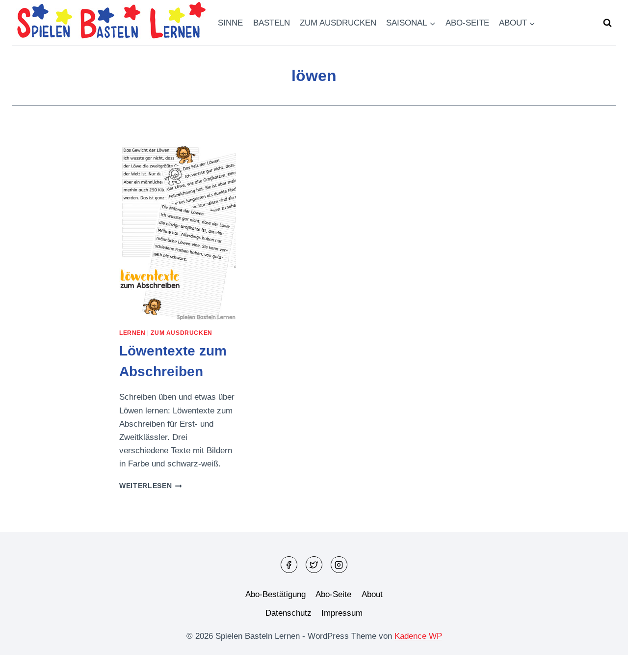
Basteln (271, 22)
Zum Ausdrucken (338, 22)
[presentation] (177, 232)
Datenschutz (288, 613)
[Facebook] (289, 564)
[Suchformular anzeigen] (607, 23)
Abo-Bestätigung (275, 594)
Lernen (132, 332)
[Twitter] (314, 564)
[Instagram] (339, 564)
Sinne (230, 22)
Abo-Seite (467, 22)
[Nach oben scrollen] (603, 640)
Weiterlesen (150, 486)
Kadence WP (418, 636)
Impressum (342, 613)
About (372, 594)
